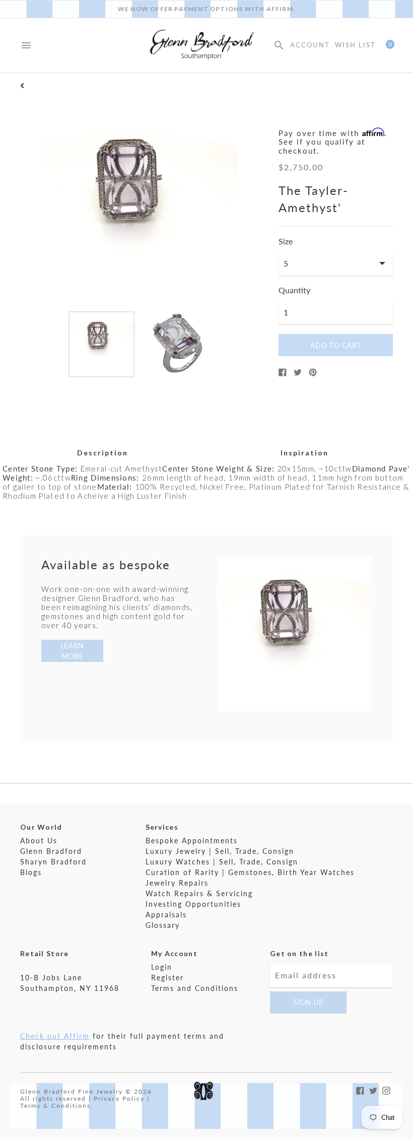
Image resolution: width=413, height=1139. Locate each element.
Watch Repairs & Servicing (199, 893)
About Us (38, 840)
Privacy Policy (119, 1098)
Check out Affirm (55, 1036)
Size (286, 241)
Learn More (72, 650)
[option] (101, 344)
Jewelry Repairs (177, 883)
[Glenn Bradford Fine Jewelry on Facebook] (360, 1089)
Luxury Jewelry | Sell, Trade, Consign (220, 851)
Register (167, 977)
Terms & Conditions (55, 1105)
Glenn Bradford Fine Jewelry (71, 1091)
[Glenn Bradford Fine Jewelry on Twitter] (373, 1089)
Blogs (31, 872)
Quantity (294, 290)
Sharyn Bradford (53, 861)
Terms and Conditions (194, 988)
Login (161, 967)
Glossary (163, 925)
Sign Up (308, 1002)
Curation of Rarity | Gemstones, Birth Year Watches (250, 872)
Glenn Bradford (51, 851)
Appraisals (166, 914)
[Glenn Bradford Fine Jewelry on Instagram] (386, 1089)
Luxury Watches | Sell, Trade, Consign (222, 861)
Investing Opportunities (193, 904)
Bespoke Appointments (192, 840)
